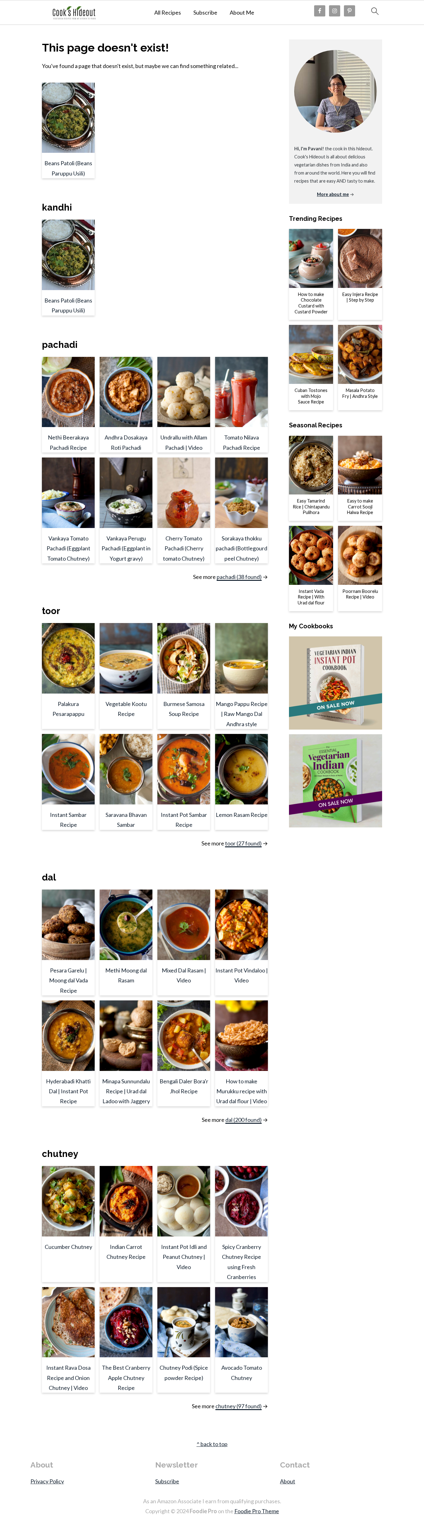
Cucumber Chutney (68, 1246)
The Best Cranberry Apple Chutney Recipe (126, 1377)
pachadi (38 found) (239, 576)
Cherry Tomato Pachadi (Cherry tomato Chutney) (184, 548)
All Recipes (167, 12)
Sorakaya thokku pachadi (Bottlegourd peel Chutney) (241, 548)
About (287, 1481)
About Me (242, 12)
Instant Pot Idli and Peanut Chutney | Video (184, 1256)
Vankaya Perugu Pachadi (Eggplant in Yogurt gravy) (126, 548)
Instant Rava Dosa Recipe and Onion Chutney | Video (68, 1377)
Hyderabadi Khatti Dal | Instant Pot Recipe (68, 1091)
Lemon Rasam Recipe (242, 814)
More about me (333, 194)
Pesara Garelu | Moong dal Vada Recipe (68, 980)
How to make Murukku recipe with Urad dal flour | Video (241, 1091)
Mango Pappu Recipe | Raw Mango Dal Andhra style (242, 713)
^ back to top (212, 1444)
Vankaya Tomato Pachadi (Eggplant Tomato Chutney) (68, 548)
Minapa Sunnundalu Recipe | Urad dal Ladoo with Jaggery (126, 1091)
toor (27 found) (243, 843)
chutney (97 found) (238, 1406)
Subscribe (205, 12)
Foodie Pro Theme (256, 1511)
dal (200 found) (243, 1119)
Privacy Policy (47, 1481)
